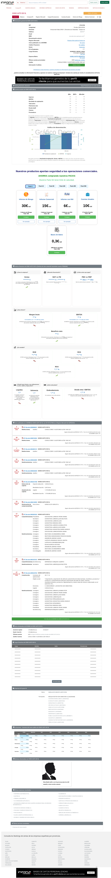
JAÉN (6, 853)
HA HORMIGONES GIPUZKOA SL (22, 801)
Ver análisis (82, 45)
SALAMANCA (87, 859)
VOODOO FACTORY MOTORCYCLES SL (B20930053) (60, 720)
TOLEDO (60, 863)
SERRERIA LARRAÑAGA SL (65, 815)
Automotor (82, 47)
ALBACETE (34, 841)
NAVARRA (86, 857)
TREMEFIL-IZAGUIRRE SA (20, 798)
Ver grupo (82, 58)
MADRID (86, 855)
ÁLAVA (6, 841)
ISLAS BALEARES (88, 851)
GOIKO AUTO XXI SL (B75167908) (56, 707)
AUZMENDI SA (62, 793)
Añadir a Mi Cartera (92, 13)
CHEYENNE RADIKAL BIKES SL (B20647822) (58, 698)
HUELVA (34, 851)
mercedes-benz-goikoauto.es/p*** (77, 36)
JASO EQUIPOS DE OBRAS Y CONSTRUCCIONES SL (71, 796)
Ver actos (82, 42)
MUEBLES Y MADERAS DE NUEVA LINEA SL (24, 817)
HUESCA (60, 851)
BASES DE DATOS (60, 8)
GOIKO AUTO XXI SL (64, 805)
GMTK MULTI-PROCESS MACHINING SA (68, 801)
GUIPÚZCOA (8, 851)
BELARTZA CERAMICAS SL (65, 810)
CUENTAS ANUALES (30, 8)
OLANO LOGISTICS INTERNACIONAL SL (23, 815)
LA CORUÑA (34, 853)
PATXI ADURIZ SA (18, 812)
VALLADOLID (8, 865)
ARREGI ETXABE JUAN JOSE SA (66, 803)
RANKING (71, 8)
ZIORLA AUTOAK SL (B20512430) (56, 722)
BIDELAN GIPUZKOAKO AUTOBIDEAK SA (68, 812)
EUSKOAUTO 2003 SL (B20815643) (56, 701)
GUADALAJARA (88, 849)
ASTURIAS (7, 843)
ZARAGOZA (87, 865)
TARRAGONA (8, 863)
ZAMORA (60, 865)
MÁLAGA (7, 857)
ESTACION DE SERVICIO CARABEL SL (22, 808)
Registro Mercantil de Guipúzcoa (76, 40)
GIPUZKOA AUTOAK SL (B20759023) (56, 705)
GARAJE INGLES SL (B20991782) (55, 703)
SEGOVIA (34, 861)
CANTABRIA (87, 845)
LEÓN (6, 855)
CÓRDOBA (86, 847)
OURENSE (7, 859)
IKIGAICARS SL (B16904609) (54, 711)
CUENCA (7, 849)
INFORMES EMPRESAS (45, 8)
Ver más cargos (56, 681)
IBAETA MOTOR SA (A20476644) (55, 709)
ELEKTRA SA (17, 796)
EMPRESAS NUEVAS (83, 8)
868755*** (82, 31)
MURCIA (60, 857)
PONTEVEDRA (61, 859)
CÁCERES (34, 845)
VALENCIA (86, 863)
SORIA (85, 861)
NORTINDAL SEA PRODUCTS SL (21, 793)
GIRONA (34, 849)
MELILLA (34, 857)
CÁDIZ (59, 845)
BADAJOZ (60, 843)
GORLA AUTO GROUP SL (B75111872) (57, 692)
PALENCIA (34, 859)
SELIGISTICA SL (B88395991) (55, 718)
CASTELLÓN (8, 847)
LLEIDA (33, 855)
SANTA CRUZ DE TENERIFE (11, 861)
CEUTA (33, 847)
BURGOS (7, 845)
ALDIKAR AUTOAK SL (64, 808)
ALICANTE (60, 841)
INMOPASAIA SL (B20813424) (55, 713)
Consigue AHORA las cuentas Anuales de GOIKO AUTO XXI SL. (45, 634)
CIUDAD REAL (61, 847)
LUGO (59, 855)
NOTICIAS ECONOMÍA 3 (99, 8)
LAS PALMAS (87, 853)
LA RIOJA (60, 853)
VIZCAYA (34, 865)
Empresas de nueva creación (20, 827)
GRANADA (60, 849)
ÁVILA (33, 843)
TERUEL (33, 863)
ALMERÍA (86, 841)
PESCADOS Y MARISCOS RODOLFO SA (23, 810)
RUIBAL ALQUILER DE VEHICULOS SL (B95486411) (60, 715)
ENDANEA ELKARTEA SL (64, 798)
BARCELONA (87, 843)
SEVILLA (60, 861)
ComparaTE (18, 8)
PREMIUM (8, 8)
